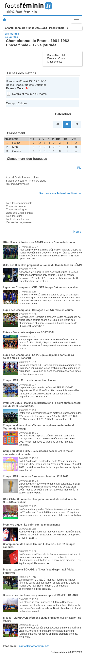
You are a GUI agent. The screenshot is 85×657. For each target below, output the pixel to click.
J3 (76, 124)
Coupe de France (16, 206)
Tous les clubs (14, 215)
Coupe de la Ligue (16, 209)
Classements (54, 61)
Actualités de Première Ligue (22, 177)
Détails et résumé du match (29, 93)
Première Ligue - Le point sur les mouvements (31, 524)
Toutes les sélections (18, 219)
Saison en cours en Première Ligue (26, 180)
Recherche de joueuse (18, 222)
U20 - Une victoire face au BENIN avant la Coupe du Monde (39, 242)
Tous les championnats (19, 203)
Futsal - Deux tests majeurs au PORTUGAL (29, 332)
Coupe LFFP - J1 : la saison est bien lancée (29, 380)
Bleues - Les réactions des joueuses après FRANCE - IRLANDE (41, 595)
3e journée (11, 36)
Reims (10, 88)
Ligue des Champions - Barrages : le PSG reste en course (38, 310)
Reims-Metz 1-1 (56, 55)
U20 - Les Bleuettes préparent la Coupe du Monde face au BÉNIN (42, 265)
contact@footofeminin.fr (34, 646)
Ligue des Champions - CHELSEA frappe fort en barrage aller (40, 287)
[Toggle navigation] (76, 20)
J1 (57, 124)
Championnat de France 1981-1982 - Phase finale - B (36, 27)
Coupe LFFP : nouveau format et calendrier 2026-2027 (35, 476)
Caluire (62, 58)
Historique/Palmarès (17, 183)
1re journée (12, 33)
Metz (20, 88)
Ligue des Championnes (19, 212)
